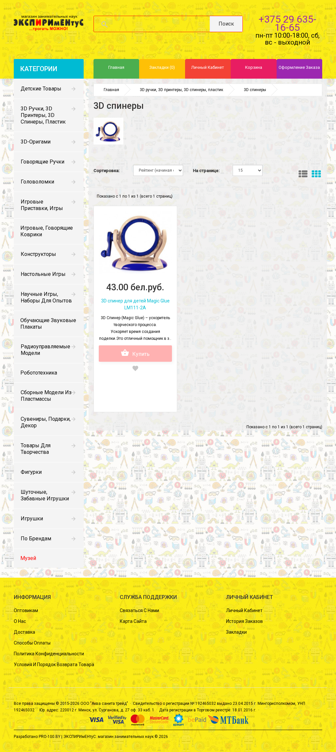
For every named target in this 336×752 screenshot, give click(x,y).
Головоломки (37, 182)
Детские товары (41, 89)
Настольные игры (43, 274)
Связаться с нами (139, 610)
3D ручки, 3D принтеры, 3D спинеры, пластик (43, 115)
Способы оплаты (32, 643)
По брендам (36, 538)
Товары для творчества (36, 448)
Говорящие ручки (42, 162)
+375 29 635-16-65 (287, 23)
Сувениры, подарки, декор (46, 422)
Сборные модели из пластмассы (46, 395)
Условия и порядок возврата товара (54, 664)
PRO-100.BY (49, 736)
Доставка (24, 632)
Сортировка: (106, 170)
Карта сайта (133, 621)
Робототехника (38, 373)
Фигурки (31, 472)
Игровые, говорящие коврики (46, 231)
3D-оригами (36, 142)
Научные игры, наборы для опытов (46, 297)
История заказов (244, 621)
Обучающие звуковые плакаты (48, 323)
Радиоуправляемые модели (45, 349)
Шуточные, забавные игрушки (45, 495)
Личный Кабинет (244, 610)
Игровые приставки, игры (42, 205)
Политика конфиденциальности (49, 653)
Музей (28, 558)
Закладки (236, 632)
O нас (20, 621)
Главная (111, 89)
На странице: (206, 170)
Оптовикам (26, 610)
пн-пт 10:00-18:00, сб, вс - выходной (287, 38)
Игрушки (32, 518)
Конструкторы (38, 254)
